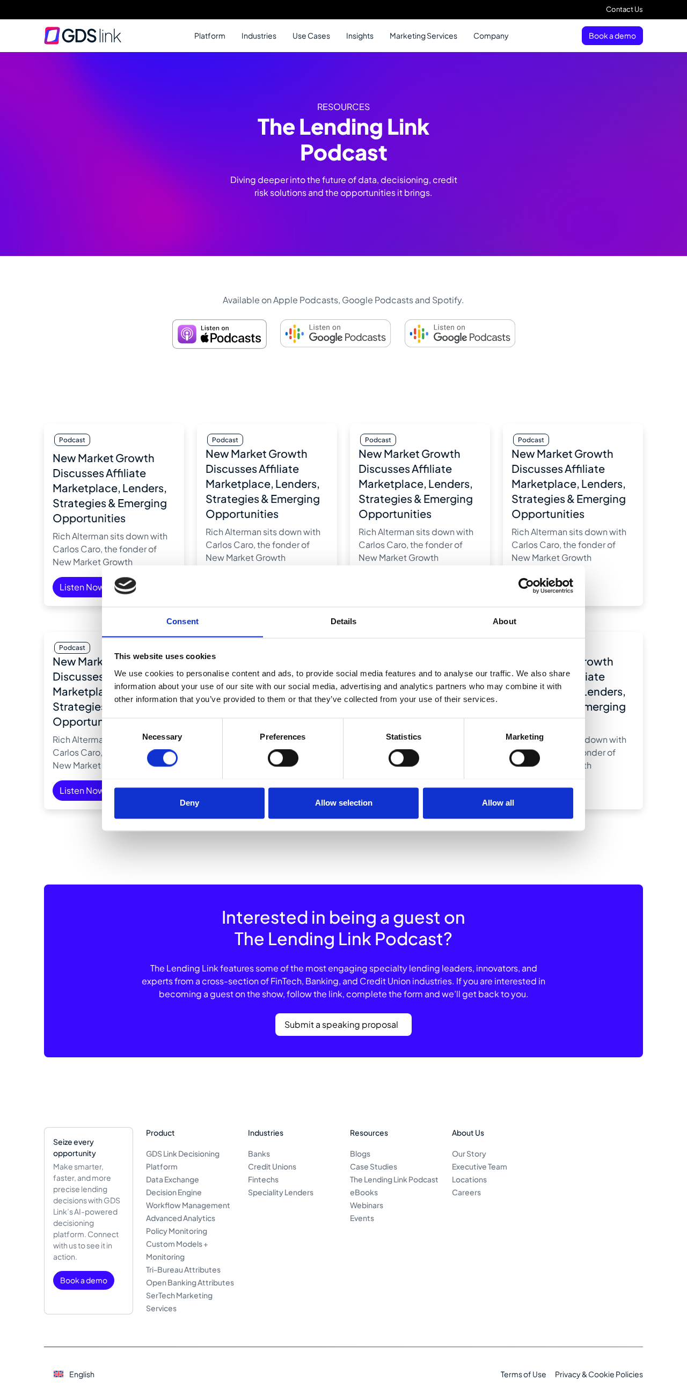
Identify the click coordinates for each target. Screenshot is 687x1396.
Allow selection (343, 802)
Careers (466, 1192)
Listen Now (82, 587)
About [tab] (504, 621)
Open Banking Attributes (190, 1282)
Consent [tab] (182, 621)
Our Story (469, 1153)
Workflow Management (188, 1205)
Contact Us (624, 9)
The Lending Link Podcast (394, 1179)
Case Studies (373, 1166)
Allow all (498, 802)
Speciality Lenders (280, 1192)
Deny (189, 802)
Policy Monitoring (176, 1231)
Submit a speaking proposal (341, 1024)
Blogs (360, 1153)
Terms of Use (523, 1374)
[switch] (283, 757)
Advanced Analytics (180, 1218)
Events (362, 1218)
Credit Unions (272, 1166)
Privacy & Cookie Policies (599, 1374)
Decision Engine (174, 1192)
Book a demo (612, 35)
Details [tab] (344, 621)
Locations (469, 1179)
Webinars (366, 1205)
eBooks (364, 1192)
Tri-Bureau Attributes (183, 1269)
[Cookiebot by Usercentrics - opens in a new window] (526, 586)
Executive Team (479, 1166)
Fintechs (263, 1179)
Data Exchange (172, 1179)
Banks (259, 1153)
